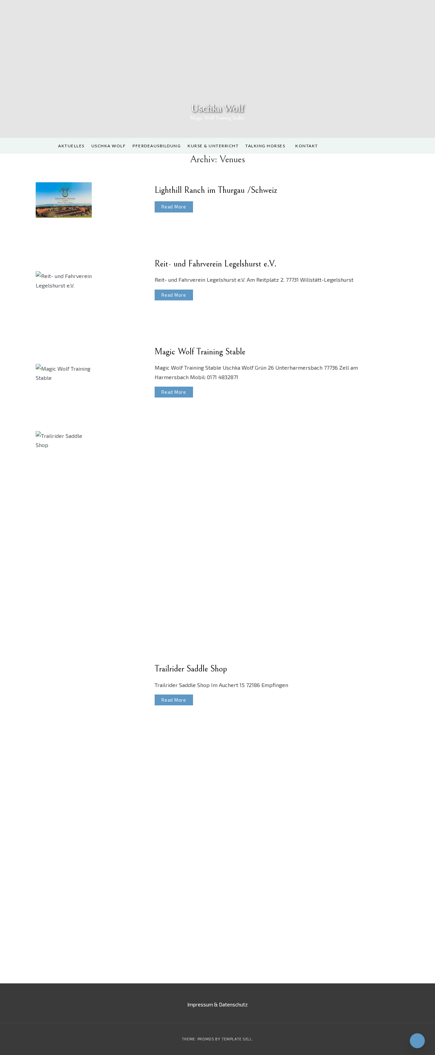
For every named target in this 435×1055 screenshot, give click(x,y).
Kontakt (306, 145)
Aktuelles (71, 145)
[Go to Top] (417, 1040)
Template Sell (237, 1039)
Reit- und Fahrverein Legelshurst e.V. (216, 264)
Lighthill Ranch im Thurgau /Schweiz (216, 190)
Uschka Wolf (217, 108)
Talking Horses (265, 145)
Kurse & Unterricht (213, 145)
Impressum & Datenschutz (217, 1004)
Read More (173, 206)
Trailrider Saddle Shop (191, 669)
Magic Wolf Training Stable (200, 352)
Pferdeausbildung (157, 145)
